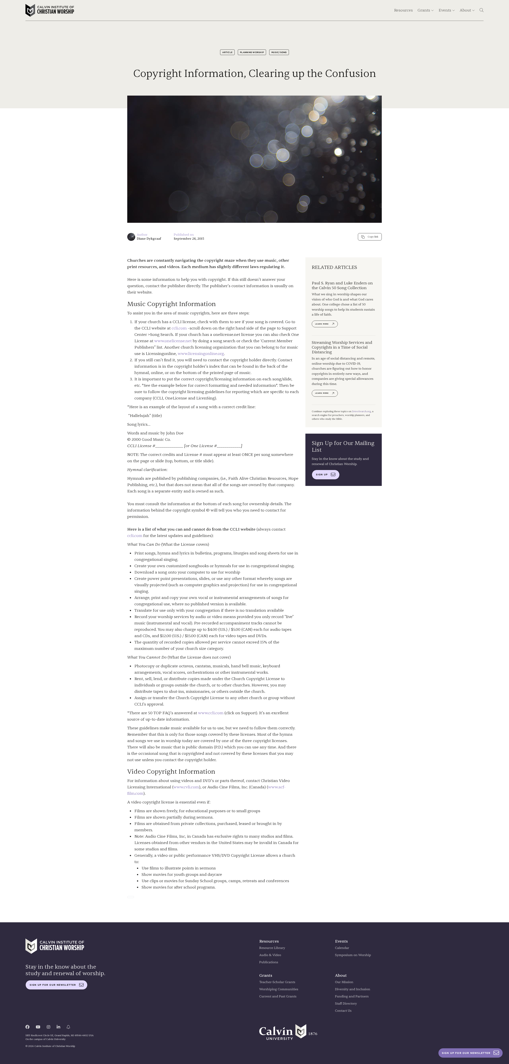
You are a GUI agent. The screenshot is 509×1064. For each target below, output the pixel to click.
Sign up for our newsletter (53, 985)
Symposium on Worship (353, 955)
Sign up (322, 474)
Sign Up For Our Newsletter (466, 1052)
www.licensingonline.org (201, 353)
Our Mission (344, 982)
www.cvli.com (186, 787)
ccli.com (179, 328)
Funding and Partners (352, 996)
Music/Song (279, 52)
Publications (268, 962)
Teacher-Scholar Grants (277, 982)
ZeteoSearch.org (361, 411)
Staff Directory (346, 1004)
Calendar (342, 948)
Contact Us (343, 1011)
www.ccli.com (210, 712)
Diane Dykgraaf (149, 239)
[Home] (49, 10)
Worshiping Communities (278, 989)
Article (227, 52)
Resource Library (272, 948)
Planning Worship (252, 52)
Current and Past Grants (277, 996)
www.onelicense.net (173, 340)
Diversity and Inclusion (352, 989)
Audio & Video (270, 955)
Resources (403, 10)
